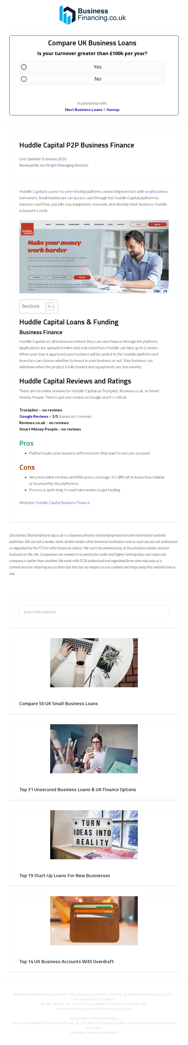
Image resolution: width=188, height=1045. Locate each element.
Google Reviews (33, 416)
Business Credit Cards (94, 999)
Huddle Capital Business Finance (62, 502)
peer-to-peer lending (68, 191)
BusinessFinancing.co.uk (93, 15)
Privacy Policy (108, 1004)
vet (48, 341)
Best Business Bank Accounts (40, 994)
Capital (38, 191)
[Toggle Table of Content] (47, 306)
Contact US (82, 1004)
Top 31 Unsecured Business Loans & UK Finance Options (77, 789)
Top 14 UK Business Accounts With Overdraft (66, 961)
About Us (61, 1004)
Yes (98, 66)
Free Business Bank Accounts (95, 994)
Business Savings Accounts (148, 994)
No (97, 78)
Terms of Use (135, 1004)
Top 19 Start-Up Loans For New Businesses (64, 875)
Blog (46, 1004)
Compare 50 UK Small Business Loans (58, 703)
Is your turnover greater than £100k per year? (92, 53)
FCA (41, 547)
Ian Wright (48, 165)
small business (156, 191)
